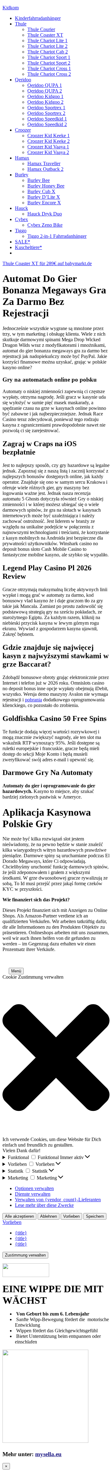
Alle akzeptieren (19, 1216)
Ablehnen (48, 1216)
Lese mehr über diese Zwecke (44, 1205)
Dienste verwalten (32, 1194)
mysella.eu (48, 1454)
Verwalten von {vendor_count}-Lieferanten (58, 1199)
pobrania (33, 699)
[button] (4, 970)
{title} (21, 1232)
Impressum (63, 959)
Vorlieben (71, 1216)
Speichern (95, 1216)
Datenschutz (89, 959)
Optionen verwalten (34, 1188)
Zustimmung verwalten (25, 1255)
